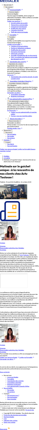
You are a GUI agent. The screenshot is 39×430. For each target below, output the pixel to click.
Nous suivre (3, 429)
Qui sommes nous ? (13, 395)
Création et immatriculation (19, 46)
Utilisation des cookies (10, 420)
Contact (8, 151)
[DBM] (5, 424)
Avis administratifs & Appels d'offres (21, 99)
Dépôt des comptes (17, 53)
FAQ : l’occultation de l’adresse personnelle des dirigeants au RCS (24, 58)
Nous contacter (5, 372)
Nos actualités (11, 134)
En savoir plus (11, 110)
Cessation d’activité (17, 30)
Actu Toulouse (24, 255)
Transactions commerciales (19, 25)
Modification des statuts (18, 28)
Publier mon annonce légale (8, 149)
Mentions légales (9, 417)
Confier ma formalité (14, 44)
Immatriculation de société (19, 23)
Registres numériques (17, 96)
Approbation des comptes (18, 62)
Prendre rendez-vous (14, 128)
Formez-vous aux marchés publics (21, 116)
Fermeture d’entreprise (18, 52)
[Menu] (0, 153)
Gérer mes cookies (9, 422)
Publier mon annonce (13, 21)
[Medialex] (9, 1)
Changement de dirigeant (19, 27)
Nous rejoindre (11, 399)
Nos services (9, 7)
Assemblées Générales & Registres (21, 81)
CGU (5, 419)
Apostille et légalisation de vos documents (24, 55)
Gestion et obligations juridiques (21, 48)
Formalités (13, 35)
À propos (7, 140)
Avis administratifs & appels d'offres (18, 386)
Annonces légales (15, 10)
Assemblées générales (18, 94)
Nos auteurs (11, 138)
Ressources (8, 132)
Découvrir (10, 75)
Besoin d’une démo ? (16, 119)
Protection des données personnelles (15, 415)
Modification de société (18, 50)
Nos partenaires (12, 146)
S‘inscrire (20, 406)
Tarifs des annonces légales (19, 32)
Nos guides (10, 136)
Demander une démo (14, 93)
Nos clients (10, 144)
